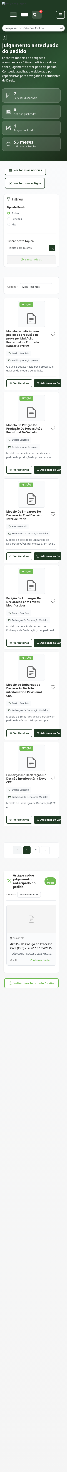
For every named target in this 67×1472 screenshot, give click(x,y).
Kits (14, 224)
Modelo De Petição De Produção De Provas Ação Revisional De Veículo (24, 428)
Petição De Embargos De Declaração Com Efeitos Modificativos (23, 602)
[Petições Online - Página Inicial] (16, 5)
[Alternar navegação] (60, 15)
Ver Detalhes (21, 383)
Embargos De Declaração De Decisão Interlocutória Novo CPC (26, 778)
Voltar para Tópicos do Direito (34, 983)
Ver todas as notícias (28, 170)
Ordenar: (12, 286)
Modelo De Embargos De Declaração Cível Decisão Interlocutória (23, 515)
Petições (17, 218)
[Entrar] (24, 14)
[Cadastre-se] (13, 15)
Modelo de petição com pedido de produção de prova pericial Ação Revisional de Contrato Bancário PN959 (22, 338)
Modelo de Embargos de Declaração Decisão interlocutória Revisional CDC (24, 690)
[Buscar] (61, 27)
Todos (15, 213)
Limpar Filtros (33, 259)
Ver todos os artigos (27, 183)
